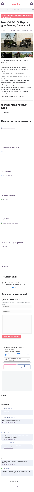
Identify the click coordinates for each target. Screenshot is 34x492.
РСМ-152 (5, 266)
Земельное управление (9, 413)
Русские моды (27, 15)
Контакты (17, 486)
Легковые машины (17, 15)
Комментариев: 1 (15, 30)
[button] (17, 112)
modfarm (17, 4)
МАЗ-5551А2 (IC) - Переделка (12, 243)
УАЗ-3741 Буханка (8, 195)
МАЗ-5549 (5, 219)
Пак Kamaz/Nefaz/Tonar (10, 147)
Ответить (14, 287)
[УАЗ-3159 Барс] (17, 42)
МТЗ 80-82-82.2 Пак (8, 447)
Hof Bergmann (7, 171)
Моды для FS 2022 (6, 17)
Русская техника (6, 15)
